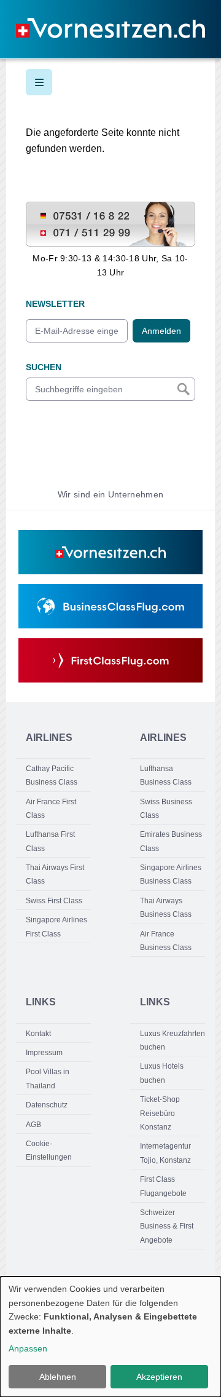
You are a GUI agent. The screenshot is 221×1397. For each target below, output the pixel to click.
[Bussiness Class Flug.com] (110, 606)
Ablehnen (57, 1377)
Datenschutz (47, 1105)
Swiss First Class (54, 900)
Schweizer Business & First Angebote (166, 1226)
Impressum (44, 1052)
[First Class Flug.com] (110, 660)
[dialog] (110, 1336)
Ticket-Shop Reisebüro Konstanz (160, 1113)
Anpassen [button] (28, 1348)
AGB (33, 1124)
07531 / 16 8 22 (56, 208)
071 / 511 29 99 (56, 231)
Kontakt (38, 1033)
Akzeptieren (159, 1377)
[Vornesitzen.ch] (110, 552)
